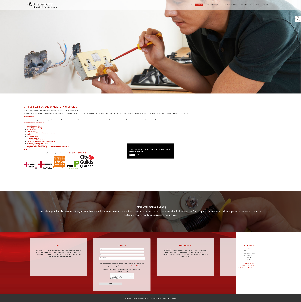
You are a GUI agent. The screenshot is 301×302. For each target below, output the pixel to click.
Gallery (257, 5)
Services (199, 5)
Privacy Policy (149, 149)
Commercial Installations (213, 5)
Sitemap (174, 298)
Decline (138, 154)
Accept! (132, 154)
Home (191, 5)
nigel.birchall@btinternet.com (250, 268)
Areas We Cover (246, 5)
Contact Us (266, 5)
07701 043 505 (250, 266)
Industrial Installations (230, 5)
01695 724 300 (249, 263)
